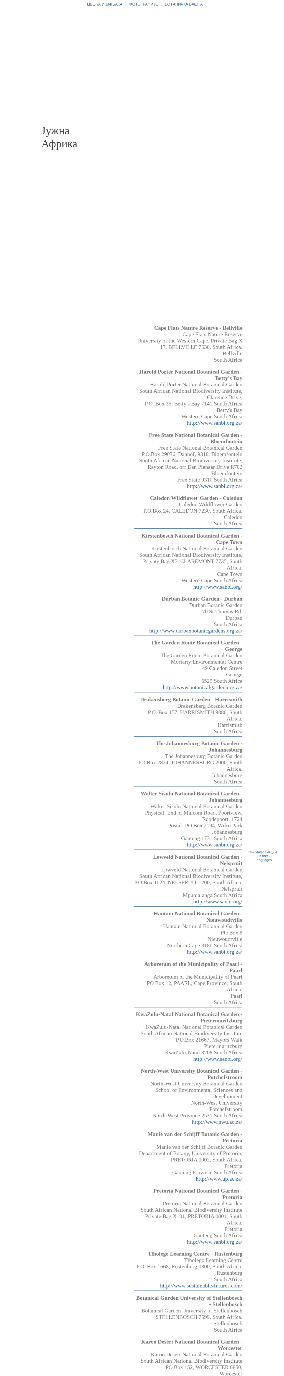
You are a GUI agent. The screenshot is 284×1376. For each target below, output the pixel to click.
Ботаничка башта (184, 4)
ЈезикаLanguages (263, 858)
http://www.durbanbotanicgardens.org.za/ (195, 630)
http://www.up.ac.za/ (219, 1179)
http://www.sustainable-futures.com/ (201, 1285)
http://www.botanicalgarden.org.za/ (202, 687)
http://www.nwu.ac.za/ (217, 1122)
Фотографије (143, 4)
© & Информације (263, 852)
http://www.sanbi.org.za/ (214, 423)
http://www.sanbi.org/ (217, 587)
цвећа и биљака (104, 4)
